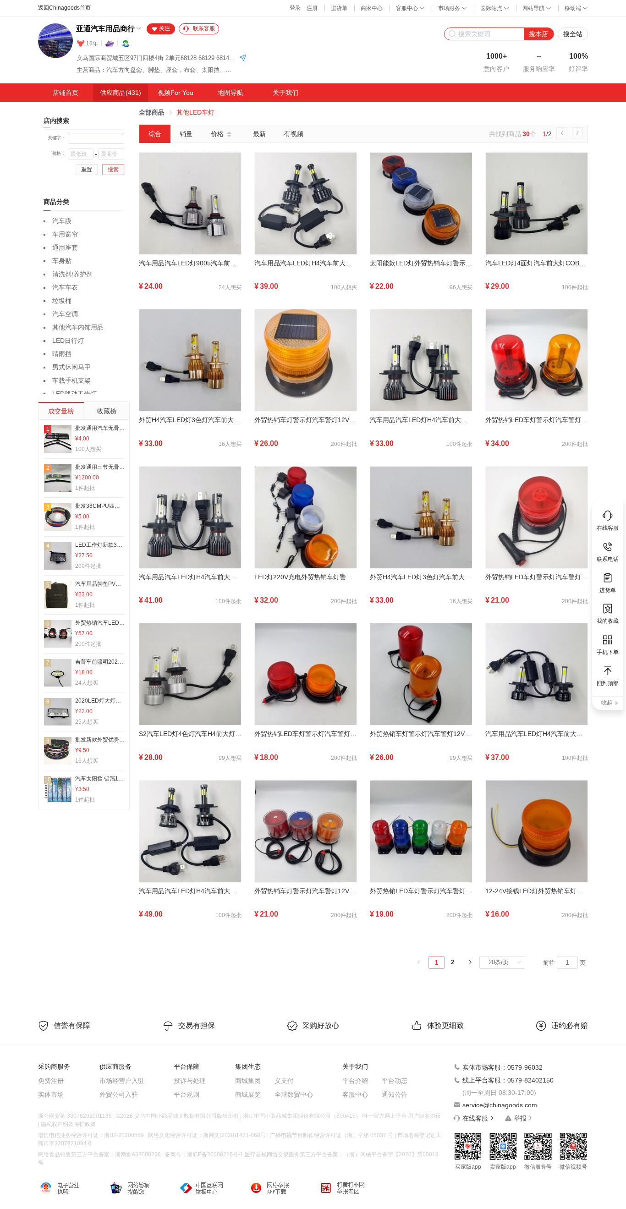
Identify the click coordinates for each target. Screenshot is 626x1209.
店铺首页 (65, 92)
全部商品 (152, 112)
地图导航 (230, 92)
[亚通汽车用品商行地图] (243, 58)
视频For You (175, 92)
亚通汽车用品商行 (105, 29)
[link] (152, 112)
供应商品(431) (120, 92)
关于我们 (285, 92)
